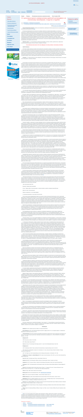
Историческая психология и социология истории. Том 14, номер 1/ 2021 (36, 23)
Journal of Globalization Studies (12, 32)
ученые (19, 11)
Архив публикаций (29, 414)
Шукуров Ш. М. (26, 22)
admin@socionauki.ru (58, 413)
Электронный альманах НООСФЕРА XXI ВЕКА (72, 29)
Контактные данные (29, 412)
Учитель (73, 412)
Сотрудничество (10, 38)
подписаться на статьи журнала (55, 23)
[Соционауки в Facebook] (76, 5)
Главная (9, 17)
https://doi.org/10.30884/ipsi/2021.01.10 (59, 25)
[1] (43, 174)
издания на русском (8, 11)
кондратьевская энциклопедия (29, 11)
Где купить (9, 40)
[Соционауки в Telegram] (74, 5)
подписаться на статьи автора (34, 22)
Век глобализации (10, 28)
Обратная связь (10, 44)
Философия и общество (11, 21)
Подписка (9, 42)
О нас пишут (10, 46)
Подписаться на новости (72, 22)
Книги (8, 34)
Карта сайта (28, 413)
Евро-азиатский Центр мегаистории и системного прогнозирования (60, 12)
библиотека (23, 11)
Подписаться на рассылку (12, 49)
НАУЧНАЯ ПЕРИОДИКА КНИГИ (36, 3)
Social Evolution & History (11, 30)
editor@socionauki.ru (51, 413)
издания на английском (14, 11)
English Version (75, 0)
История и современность (11, 23)
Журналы (9, 19)
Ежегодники (10, 36)
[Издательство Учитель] (13, 59)
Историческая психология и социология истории (12, 26)
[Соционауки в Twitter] (77, 5)
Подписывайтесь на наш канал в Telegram (73, 33)
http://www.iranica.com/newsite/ (46, 372)
